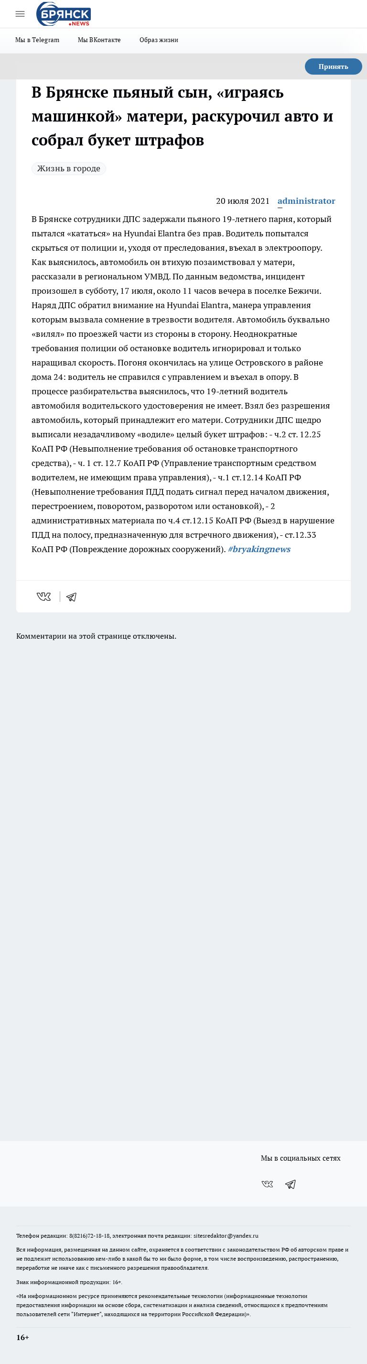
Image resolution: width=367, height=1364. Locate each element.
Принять (333, 66)
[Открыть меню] (20, 13)
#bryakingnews (258, 548)
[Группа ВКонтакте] (267, 1184)
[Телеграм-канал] (291, 1184)
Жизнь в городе (68, 168)
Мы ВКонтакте (99, 39)
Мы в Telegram (37, 39)
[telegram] (74, 596)
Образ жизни (159, 39)
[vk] (44, 596)
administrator (306, 200)
